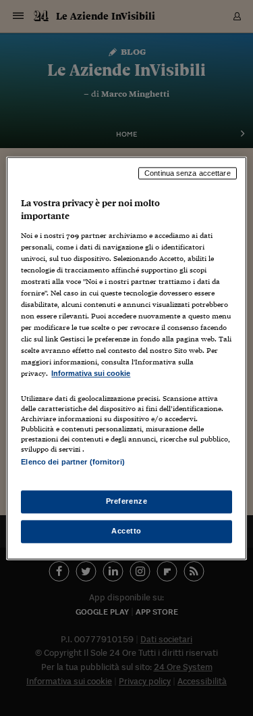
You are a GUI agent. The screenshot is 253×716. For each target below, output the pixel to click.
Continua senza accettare (187, 173)
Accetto (126, 531)
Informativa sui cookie (90, 374)
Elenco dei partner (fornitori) (72, 462)
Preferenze (127, 501)
